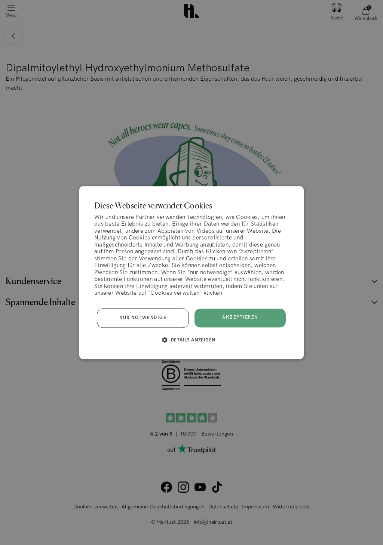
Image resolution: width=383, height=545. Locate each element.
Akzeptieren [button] (240, 318)
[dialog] (191, 272)
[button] (192, 339)
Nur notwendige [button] (142, 318)
